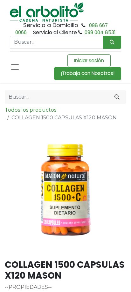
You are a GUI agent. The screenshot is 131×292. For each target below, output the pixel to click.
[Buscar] (117, 97)
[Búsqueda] (112, 42)
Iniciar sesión (89, 60)
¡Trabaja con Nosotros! (87, 73)
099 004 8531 (100, 32)
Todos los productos (30, 110)
